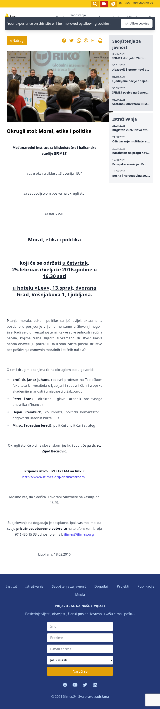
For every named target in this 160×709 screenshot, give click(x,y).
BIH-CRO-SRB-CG (143, 2)
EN (120, 2)
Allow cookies (139, 23)
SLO (127, 2)
